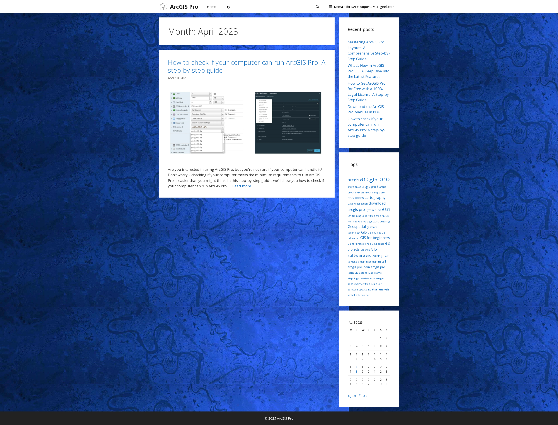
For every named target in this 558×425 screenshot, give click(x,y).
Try (227, 6)
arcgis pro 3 (370, 186)
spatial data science (359, 295)
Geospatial (357, 226)
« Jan (352, 395)
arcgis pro (375, 178)
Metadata (363, 278)
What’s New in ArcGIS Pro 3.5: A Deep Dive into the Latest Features (369, 71)
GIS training (374, 256)
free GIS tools (360, 221)
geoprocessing (379, 221)
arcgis (353, 180)
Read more (241, 185)
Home (211, 6)
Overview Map (362, 283)
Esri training (354, 215)
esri (386, 209)
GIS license (378, 243)
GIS (364, 232)
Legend (363, 272)
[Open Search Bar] (317, 6)
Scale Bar (376, 283)
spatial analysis (379, 289)
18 (356, 369)
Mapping (352, 278)
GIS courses (374, 232)
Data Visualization (358, 203)
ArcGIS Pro (184, 6)
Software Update (357, 289)
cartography (375, 197)
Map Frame (375, 272)
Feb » (363, 395)
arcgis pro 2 (354, 186)
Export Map (368, 215)
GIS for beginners (375, 237)
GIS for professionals (359, 243)
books (359, 198)
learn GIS (353, 272)
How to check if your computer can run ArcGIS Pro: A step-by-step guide (246, 66)
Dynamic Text (373, 210)
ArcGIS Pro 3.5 (365, 192)
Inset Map (371, 261)
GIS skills (365, 249)
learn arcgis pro (374, 267)
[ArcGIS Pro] (164, 6)
